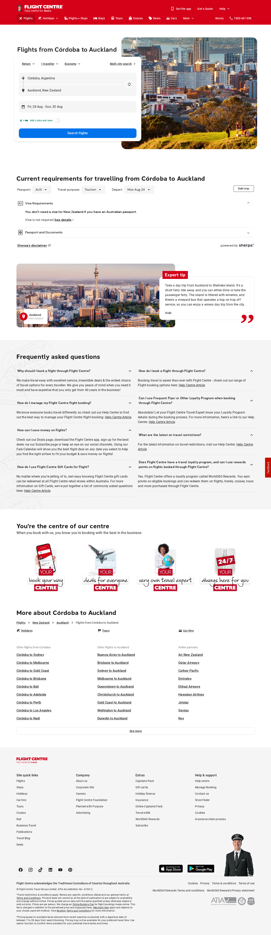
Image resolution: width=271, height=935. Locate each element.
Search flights (77, 133)
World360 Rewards (148, 819)
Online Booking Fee (83, 904)
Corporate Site (85, 787)
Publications (24, 831)
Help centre (202, 781)
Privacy (199, 806)
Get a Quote (205, 8)
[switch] (56, 122)
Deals (156, 18)
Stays (101, 18)
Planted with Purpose (89, 806)
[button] (135, 731)
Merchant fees (101, 907)
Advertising (83, 812)
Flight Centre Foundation (92, 800)
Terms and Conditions (28, 898)
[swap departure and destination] (129, 84)
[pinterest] (70, 870)
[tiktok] (40, 870)
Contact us (202, 793)
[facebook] (20, 870)
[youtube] (60, 870)
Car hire (21, 800)
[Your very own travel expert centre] (165, 568)
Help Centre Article (118, 417)
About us (81, 781)
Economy (70, 63)
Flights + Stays (78, 18)
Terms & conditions (224, 883)
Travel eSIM (143, 812)
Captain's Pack (145, 781)
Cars (174, 18)
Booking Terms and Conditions (74, 910)
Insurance (142, 800)
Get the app (183, 8)
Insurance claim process (210, 819)
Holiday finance (145, 793)
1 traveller (47, 63)
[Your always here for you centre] (225, 568)
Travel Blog (23, 838)
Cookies (200, 812)
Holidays (48, 18)
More (186, 18)
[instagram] (30, 870)
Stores (219, 18)
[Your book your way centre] (45, 568)
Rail (18, 819)
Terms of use (246, 883)
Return (26, 63)
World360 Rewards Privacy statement (231, 890)
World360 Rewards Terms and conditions (178, 890)
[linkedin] (50, 870)
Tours (119, 18)
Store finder (202, 800)
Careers (81, 793)
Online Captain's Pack (149, 806)
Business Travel (26, 825)
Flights (28, 18)
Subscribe (142, 825)
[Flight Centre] (32, 760)
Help (222, 8)
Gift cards (142, 787)
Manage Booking (205, 787)
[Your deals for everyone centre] (105, 568)
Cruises (138, 18)
